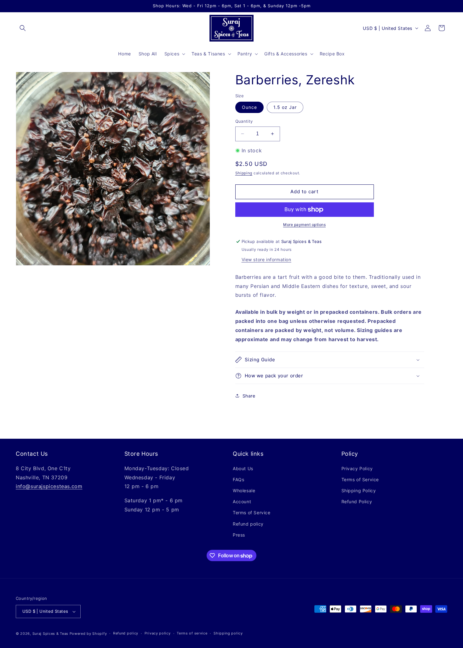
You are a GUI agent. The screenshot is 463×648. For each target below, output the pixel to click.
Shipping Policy (358, 490)
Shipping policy (228, 633)
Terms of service (192, 633)
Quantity (244, 121)
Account (242, 501)
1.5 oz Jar (285, 107)
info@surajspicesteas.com (49, 486)
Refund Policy (356, 501)
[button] (23, 28)
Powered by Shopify (88, 633)
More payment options (304, 224)
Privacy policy (158, 633)
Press (239, 535)
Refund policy (248, 524)
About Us (243, 468)
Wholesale (244, 490)
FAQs (238, 479)
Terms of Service (252, 513)
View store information (266, 259)
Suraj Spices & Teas (50, 633)
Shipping (244, 173)
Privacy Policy (357, 468)
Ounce (249, 107)
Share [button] (249, 395)
